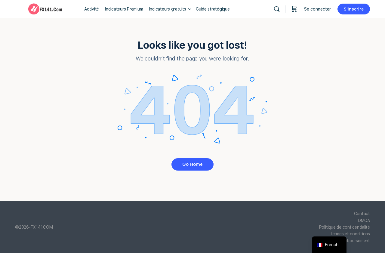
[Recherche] (277, 9)
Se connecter (317, 9)
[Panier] (294, 9)
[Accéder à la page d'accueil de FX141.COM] (45, 8)
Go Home (192, 164)
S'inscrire (354, 9)
